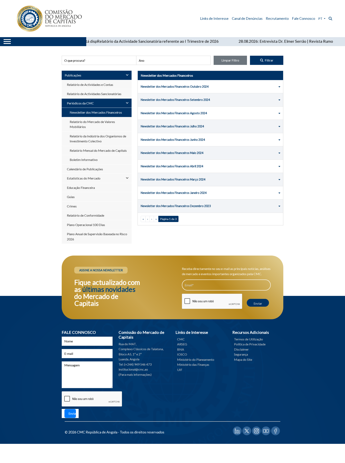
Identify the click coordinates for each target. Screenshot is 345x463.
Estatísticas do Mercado (83, 178)
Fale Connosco (303, 18)
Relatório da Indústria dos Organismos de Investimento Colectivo (98, 138)
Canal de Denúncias (247, 18)
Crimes (72, 206)
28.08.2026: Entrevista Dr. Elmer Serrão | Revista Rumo (274, 41)
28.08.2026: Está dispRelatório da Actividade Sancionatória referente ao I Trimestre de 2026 (128, 41)
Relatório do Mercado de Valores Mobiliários (92, 124)
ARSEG (182, 344)
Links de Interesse (214, 18)
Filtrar (268, 60)
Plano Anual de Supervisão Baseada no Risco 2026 (97, 236)
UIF (179, 370)
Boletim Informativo (84, 160)
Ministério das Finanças (193, 364)
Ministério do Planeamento (195, 359)
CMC (181, 339)
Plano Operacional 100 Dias (86, 225)
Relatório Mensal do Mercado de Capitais (98, 150)
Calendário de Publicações (85, 169)
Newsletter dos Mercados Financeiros (96, 112)
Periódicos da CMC (80, 103)
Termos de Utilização (248, 339)
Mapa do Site (243, 359)
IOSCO (182, 354)
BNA (180, 349)
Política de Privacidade (250, 344)
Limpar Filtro (230, 60)
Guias (71, 197)
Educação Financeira (81, 187)
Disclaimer (241, 349)
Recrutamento (277, 18)
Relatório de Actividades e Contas (90, 84)
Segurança (241, 354)
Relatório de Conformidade (85, 215)
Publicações (73, 75)
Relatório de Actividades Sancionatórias (94, 94)
